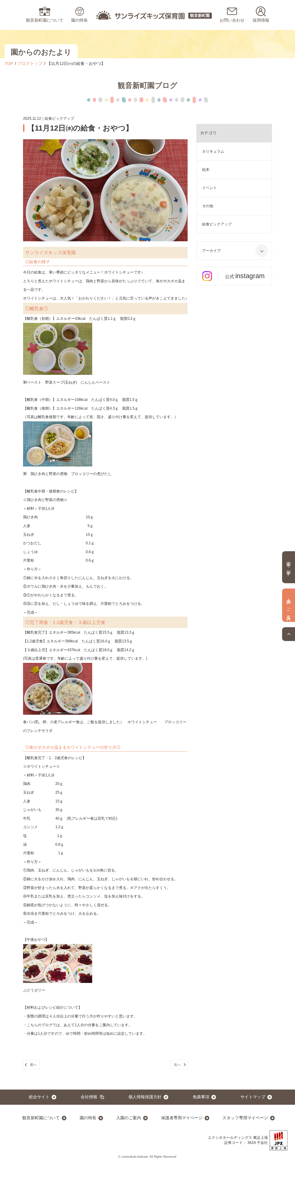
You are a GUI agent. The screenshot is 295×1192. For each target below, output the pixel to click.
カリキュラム (213, 151)
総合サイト (39, 1097)
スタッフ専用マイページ (245, 1118)
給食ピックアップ (217, 224)
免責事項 (201, 1097)
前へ (33, 1065)
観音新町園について (41, 1118)
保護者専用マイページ (182, 1118)
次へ (177, 1065)
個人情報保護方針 (145, 1097)
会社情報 (89, 1097)
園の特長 (88, 1118)
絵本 (205, 170)
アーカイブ (211, 251)
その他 (207, 206)
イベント (209, 188)
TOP (9, 63)
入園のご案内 (128, 1118)
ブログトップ (30, 63)
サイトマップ (252, 1097)
